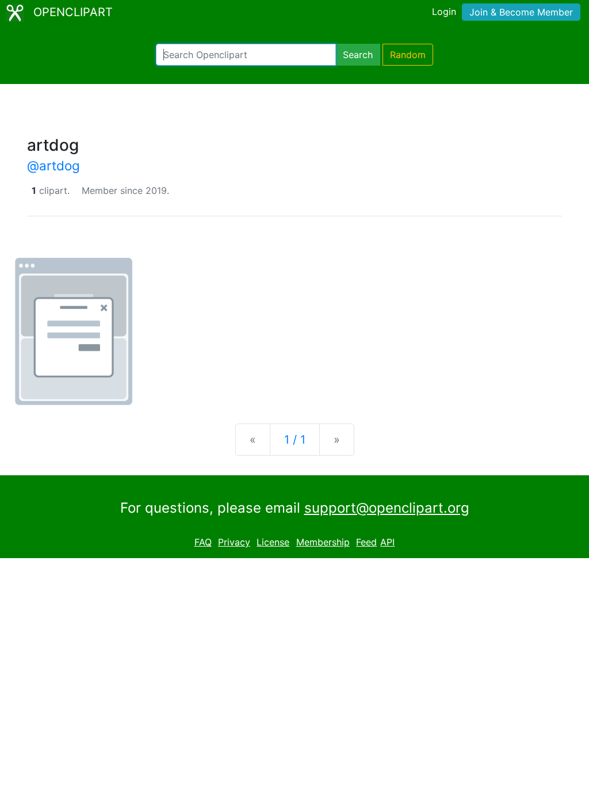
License (273, 542)
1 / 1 (294, 440)
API (387, 542)
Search (358, 54)
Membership (323, 542)
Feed (366, 542)
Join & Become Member (521, 12)
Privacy (234, 542)
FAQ (203, 542)
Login (444, 11)
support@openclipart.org (386, 507)
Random (408, 54)
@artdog (53, 165)
